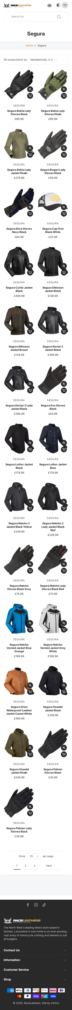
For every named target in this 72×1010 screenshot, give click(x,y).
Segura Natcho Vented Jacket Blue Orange (19, 648)
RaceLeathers (32, 1003)
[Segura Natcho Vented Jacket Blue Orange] (19, 618)
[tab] (6, 98)
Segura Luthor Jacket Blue (53, 466)
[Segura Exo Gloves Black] (52, 379)
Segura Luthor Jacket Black (19, 466)
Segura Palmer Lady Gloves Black (19, 830)
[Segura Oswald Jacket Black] (52, 681)
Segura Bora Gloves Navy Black (19, 230)
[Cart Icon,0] (49, 5)
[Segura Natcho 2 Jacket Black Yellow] (19, 497)
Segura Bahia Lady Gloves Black (19, 112)
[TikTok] (44, 905)
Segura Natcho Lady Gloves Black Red (53, 587)
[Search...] (58, 16)
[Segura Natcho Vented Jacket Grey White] (52, 618)
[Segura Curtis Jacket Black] (19, 261)
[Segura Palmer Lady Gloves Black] (19, 802)
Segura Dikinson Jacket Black (53, 289)
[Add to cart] (30, 96)
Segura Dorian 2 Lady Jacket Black (19, 407)
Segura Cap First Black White (53, 230)
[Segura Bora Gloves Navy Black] (19, 202)
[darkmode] (57, 5)
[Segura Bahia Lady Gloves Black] (19, 85)
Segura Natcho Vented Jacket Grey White (53, 648)
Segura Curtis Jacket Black (19, 289)
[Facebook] (28, 905)
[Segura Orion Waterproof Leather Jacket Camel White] (19, 681)
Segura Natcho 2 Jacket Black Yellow (19, 525)
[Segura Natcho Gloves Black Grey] (19, 559)
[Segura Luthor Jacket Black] (19, 438)
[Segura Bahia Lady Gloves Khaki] (52, 85)
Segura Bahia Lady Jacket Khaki (19, 171)
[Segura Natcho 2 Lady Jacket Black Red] (52, 497)
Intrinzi (55, 1003)
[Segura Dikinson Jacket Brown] (19, 320)
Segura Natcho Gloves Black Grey (19, 587)
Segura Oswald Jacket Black (53, 708)
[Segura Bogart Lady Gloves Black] (52, 143)
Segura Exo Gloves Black (53, 407)
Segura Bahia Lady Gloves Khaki (53, 112)
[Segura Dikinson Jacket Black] (52, 261)
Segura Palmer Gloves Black (53, 771)
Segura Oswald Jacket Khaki (19, 771)
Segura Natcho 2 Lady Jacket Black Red (53, 527)
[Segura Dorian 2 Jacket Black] (52, 320)
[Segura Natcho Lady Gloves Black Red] (52, 559)
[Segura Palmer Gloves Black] (52, 743)
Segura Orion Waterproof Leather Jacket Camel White (19, 710)
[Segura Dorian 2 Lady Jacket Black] (19, 379)
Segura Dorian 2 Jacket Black (53, 348)
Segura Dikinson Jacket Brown (19, 348)
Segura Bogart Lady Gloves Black (53, 171)
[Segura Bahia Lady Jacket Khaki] (19, 143)
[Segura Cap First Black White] (52, 202)
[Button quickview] (30, 89)
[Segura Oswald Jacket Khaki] (19, 743)
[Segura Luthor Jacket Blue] (52, 438)
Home (29, 45)
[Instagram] (36, 905)
